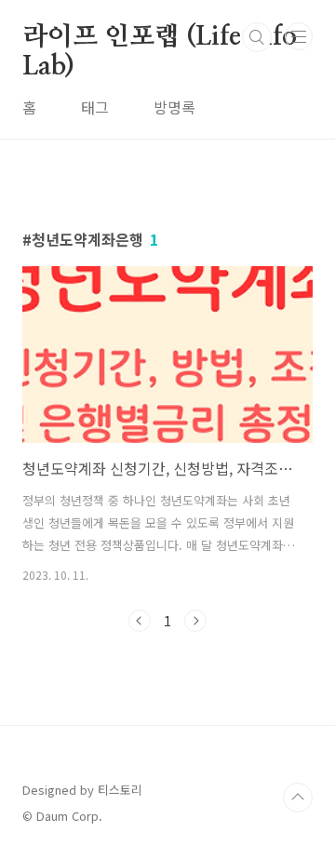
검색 (257, 37)
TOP (298, 797)
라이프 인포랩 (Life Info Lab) (159, 38)
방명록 (174, 107)
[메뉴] (299, 36)
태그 (95, 107)
